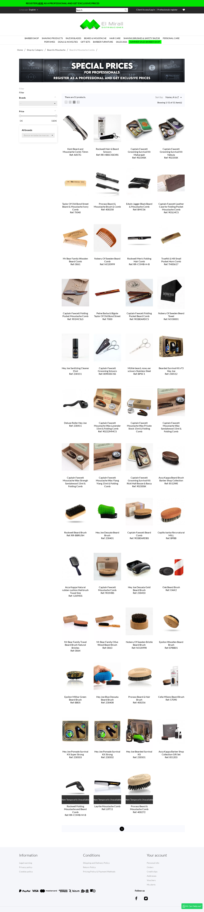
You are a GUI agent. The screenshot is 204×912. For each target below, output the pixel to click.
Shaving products (52, 38)
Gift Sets (85, 42)
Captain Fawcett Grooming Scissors (107, 371)
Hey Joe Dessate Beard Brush (107, 535)
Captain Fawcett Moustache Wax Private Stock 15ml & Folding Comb (139, 427)
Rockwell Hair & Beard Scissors (107, 151)
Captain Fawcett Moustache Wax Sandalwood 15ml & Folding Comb (171, 427)
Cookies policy (26, 871)
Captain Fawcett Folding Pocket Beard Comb (139, 316)
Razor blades (73, 38)
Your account (157, 855)
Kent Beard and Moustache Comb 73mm (75, 151)
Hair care (115, 38)
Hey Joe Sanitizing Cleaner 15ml (75, 371)
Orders (150, 867)
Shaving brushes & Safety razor (142, 38)
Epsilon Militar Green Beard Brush (75, 699)
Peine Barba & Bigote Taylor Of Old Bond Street (107, 316)
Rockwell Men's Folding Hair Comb (139, 261)
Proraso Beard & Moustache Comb (139, 809)
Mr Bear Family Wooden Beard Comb (75, 261)
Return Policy (89, 867)
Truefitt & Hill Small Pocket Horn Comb (171, 261)
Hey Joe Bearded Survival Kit (139, 754)
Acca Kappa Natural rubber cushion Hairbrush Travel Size (75, 591)
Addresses (151, 876)
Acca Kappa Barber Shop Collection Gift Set (171, 754)
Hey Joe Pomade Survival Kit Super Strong (75, 754)
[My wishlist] (184, 10)
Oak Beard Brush (171, 588)
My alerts (151, 884)
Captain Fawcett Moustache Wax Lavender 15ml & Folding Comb (107, 427)
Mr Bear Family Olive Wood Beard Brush (107, 644)
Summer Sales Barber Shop (145, 42)
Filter (21, 88)
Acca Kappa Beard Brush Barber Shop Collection (171, 480)
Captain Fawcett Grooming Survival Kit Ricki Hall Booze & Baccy (139, 482)
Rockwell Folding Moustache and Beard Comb (75, 810)
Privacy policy (25, 867)
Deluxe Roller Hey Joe (75, 424)
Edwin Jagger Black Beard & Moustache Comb (139, 206)
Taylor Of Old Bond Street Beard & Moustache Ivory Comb (75, 208)
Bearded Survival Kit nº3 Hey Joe (171, 371)
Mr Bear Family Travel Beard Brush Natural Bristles (75, 646)
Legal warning (25, 863)
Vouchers (151, 880)
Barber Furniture (103, 42)
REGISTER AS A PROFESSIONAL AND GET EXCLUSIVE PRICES (44, 3)
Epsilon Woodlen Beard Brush (171, 644)
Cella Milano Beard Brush (171, 698)
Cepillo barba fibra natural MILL (171, 535)
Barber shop (32, 38)
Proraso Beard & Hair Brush (139, 699)
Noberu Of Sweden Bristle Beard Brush (139, 644)
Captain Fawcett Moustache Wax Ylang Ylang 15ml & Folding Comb (107, 482)
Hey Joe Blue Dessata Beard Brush (107, 699)
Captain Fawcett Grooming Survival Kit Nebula (171, 153)
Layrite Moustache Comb (107, 807)
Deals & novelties (68, 42)
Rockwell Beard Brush (75, 534)
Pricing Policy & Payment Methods (99, 871)
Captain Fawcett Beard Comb (139, 535)
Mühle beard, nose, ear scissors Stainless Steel (139, 371)
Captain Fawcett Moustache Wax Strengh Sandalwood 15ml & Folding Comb (75, 482)
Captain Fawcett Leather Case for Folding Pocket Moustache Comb (171, 208)
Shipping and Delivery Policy (96, 863)
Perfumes (49, 42)
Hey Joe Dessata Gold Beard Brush (139, 590)
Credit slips (152, 871)
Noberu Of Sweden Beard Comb (107, 261)
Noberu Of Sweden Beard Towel (171, 316)
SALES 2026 (121, 42)
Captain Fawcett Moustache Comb (107, 590)
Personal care (171, 38)
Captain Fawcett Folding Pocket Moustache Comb (75, 316)
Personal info (153, 863)
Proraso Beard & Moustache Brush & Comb (107, 206)
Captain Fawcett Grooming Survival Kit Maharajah (139, 153)
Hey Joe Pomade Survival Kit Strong (107, 754)
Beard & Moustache (95, 38)
